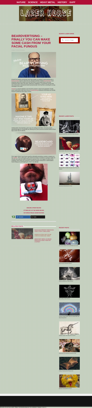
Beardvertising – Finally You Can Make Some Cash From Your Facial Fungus (31, 41)
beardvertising (34, 90)
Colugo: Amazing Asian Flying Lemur (66, 370)
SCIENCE (33, 2)
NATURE (21, 2)
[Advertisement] (46, 27)
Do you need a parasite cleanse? (65, 263)
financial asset (15, 80)
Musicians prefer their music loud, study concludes (69, 134)
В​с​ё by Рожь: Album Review (64, 298)
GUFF (72, 2)
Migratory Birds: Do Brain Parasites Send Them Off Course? (42, 240)
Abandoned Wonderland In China (65, 185)
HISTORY (62, 2)
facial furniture (47, 80)
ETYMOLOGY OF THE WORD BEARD (34, 210)
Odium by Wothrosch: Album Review (66, 281)
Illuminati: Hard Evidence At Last (65, 388)
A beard (13, 88)
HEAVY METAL (47, 2)
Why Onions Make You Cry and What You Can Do (68, 245)
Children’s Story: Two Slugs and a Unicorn (67, 335)
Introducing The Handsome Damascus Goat (67, 353)
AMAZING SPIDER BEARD (34, 207)
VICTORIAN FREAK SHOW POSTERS (34, 212)
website (15, 157)
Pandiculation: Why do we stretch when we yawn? (68, 150)
